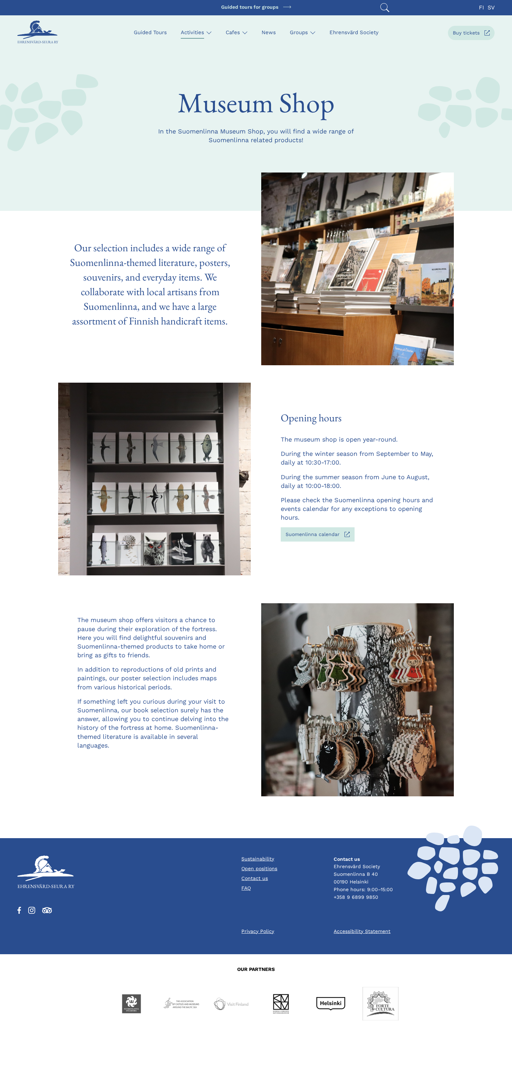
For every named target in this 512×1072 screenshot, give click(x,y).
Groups (299, 32)
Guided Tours (150, 32)
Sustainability (257, 859)
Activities (192, 32)
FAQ (246, 888)
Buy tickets (474, 34)
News (269, 32)
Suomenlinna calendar (320, 536)
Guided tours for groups (249, 7)
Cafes (233, 32)
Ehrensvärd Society (354, 32)
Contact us (254, 878)
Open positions (259, 868)
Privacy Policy (257, 931)
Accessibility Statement (362, 931)
